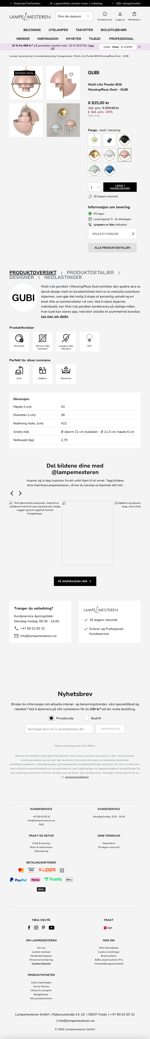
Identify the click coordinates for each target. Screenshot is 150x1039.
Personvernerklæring (41, 959)
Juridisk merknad (41, 951)
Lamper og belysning (20, 55)
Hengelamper (65, 55)
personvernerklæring (76, 776)
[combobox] (74, 16)
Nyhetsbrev (109, 843)
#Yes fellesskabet (109, 947)
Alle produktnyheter (41, 998)
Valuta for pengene (41, 990)
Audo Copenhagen (41, 982)
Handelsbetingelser (41, 955)
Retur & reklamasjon (41, 847)
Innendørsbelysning (45, 55)
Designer (21, 277)
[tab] (35, 272)
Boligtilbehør (41, 994)
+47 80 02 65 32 (32, 628)
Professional (121, 38)
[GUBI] (107, 72)
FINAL (118, 46)
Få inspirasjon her (72, 581)
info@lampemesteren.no (38, 636)
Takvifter (84, 30)
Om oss (41, 947)
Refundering (41, 850)
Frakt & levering (41, 843)
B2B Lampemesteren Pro (109, 959)
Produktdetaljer (90, 272)
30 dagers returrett (109, 847)
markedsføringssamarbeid (108, 963)
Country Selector (41, 963)
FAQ (41, 824)
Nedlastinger (63, 277)
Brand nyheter (109, 955)
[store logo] (30, 16)
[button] (26, 120)
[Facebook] (29, 928)
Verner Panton (41, 986)
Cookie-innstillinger (109, 951)
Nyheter (73, 38)
